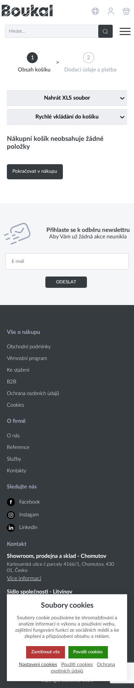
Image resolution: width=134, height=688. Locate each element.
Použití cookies (77, 664)
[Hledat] (105, 31)
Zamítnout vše (45, 652)
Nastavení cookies (38, 664)
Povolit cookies (88, 652)
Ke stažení (18, 370)
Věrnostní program (27, 358)
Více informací (24, 578)
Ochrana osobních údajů (33, 393)
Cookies (15, 405)
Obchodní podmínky (29, 346)
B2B (11, 381)
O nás (13, 435)
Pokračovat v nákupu (34, 171)
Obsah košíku (34, 69)
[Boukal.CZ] (27, 10)
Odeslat (66, 282)
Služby (14, 459)
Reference (18, 447)
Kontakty (16, 470)
